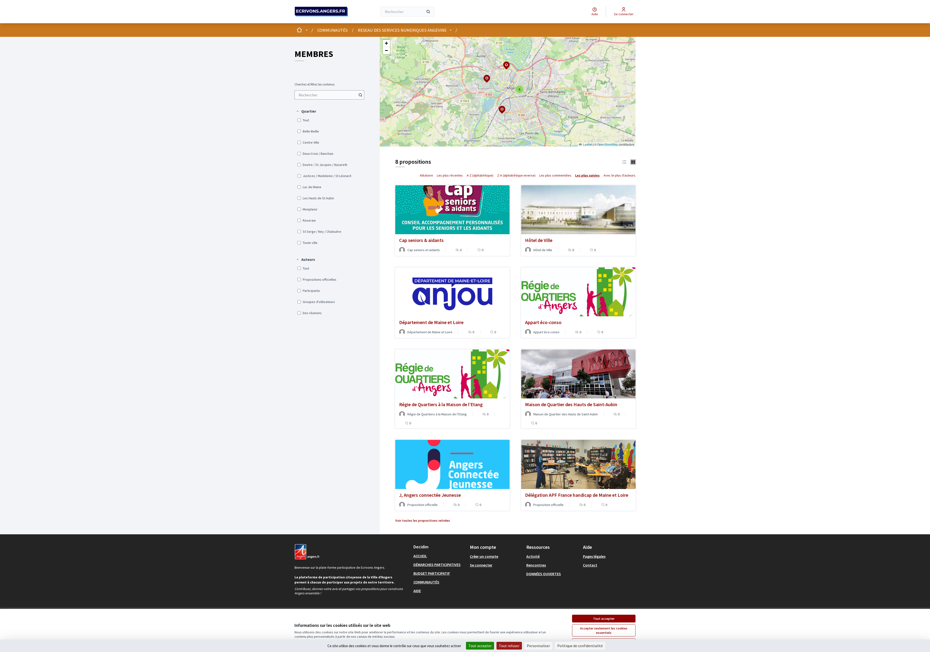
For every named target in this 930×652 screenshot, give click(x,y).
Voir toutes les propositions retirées (422, 520)
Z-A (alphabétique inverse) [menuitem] (516, 175)
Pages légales (594, 556)
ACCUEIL (420, 555)
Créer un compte (484, 556)
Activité (533, 556)
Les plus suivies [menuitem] (587, 175)
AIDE (417, 590)
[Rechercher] (428, 11)
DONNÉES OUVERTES (543, 573)
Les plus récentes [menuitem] (450, 175)
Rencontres (536, 565)
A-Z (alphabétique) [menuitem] (480, 175)
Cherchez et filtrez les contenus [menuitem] (314, 84)
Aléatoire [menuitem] (426, 175)
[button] (306, 111)
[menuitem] (329, 95)
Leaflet (587, 144)
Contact (590, 565)
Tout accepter (603, 618)
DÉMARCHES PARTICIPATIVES (437, 564)
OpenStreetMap (607, 144)
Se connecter (481, 565)
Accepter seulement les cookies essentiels (604, 630)
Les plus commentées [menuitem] (555, 175)
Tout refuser (509, 645)
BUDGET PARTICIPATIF (431, 573)
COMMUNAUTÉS (332, 30)
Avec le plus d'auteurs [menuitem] (620, 175)
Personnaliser (538, 645)
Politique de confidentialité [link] (580, 645)
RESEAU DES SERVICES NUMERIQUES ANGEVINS (402, 30)
